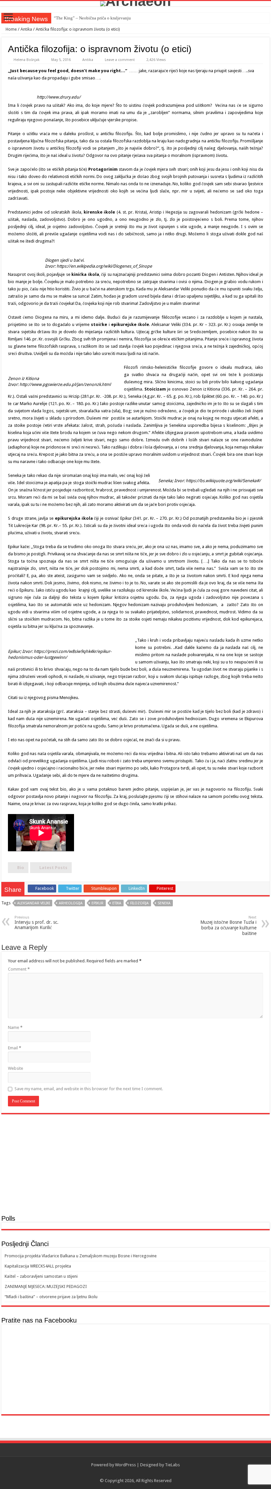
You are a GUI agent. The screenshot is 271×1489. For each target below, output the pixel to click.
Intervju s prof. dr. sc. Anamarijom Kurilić (36, 922)
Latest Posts (53, 867)
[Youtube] (141, 1473)
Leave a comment (120, 60)
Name (15, 1027)
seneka (164, 903)
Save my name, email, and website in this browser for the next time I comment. (89, 1088)
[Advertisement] (135, 1164)
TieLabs (172, 1464)
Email (14, 1047)
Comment (19, 969)
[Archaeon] (135, 3)
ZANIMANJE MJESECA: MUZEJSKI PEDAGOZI (46, 1286)
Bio (20, 867)
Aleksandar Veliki (33, 903)
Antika (26, 29)
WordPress (125, 1464)
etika (116, 903)
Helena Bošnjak (27, 60)
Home (11, 29)
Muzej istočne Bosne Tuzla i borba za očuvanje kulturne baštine (228, 925)
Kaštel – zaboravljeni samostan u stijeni (41, 1276)
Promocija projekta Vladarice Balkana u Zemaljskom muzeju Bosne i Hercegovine (81, 1255)
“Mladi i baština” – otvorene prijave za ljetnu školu (51, 1296)
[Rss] (129, 1473)
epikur (97, 903)
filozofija (139, 903)
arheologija (71, 903)
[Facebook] (135, 1473)
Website (15, 1068)
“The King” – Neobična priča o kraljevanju (92, 17)
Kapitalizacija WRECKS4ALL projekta (38, 1266)
